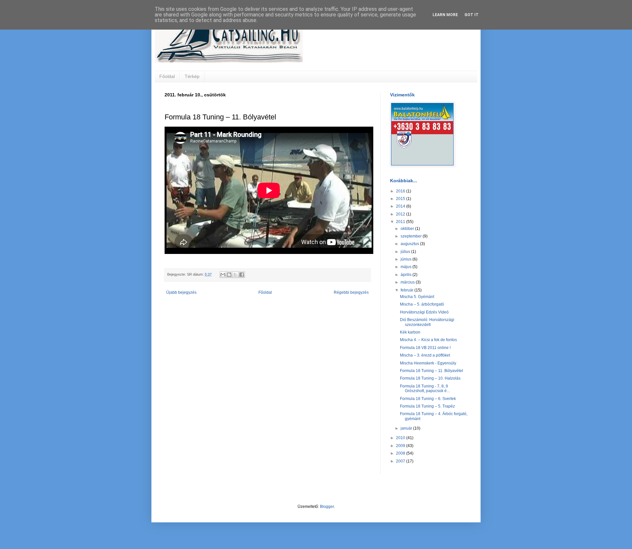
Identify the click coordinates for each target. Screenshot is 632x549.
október (408, 228)
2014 (401, 206)
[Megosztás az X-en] (235, 274)
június (406, 259)
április (406, 274)
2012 (401, 214)
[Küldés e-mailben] (223, 274)
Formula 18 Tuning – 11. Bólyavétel (431, 370)
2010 (401, 438)
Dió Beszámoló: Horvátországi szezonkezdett (427, 322)
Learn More (445, 14)
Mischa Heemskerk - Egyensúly (428, 363)
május (406, 266)
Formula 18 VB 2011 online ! (425, 347)
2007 (401, 461)
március (408, 282)
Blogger (327, 506)
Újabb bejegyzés (181, 292)
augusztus (410, 243)
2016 (401, 191)
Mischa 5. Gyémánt (417, 296)
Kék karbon (410, 332)
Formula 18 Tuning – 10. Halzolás (430, 378)
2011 (401, 221)
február (407, 290)
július (406, 251)
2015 (401, 198)
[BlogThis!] (229, 274)
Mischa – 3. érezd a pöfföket (425, 355)
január (407, 428)
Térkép (192, 76)
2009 (401, 445)
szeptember (412, 236)
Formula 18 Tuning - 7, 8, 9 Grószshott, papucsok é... (425, 388)
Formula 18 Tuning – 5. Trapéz (427, 406)
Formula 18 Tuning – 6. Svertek (428, 398)
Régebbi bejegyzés (351, 292)
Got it (471, 14)
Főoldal (167, 76)
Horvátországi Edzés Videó (424, 312)
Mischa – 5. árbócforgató (422, 304)
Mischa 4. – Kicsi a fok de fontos (428, 339)
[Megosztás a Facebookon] (241, 274)
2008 (401, 453)
